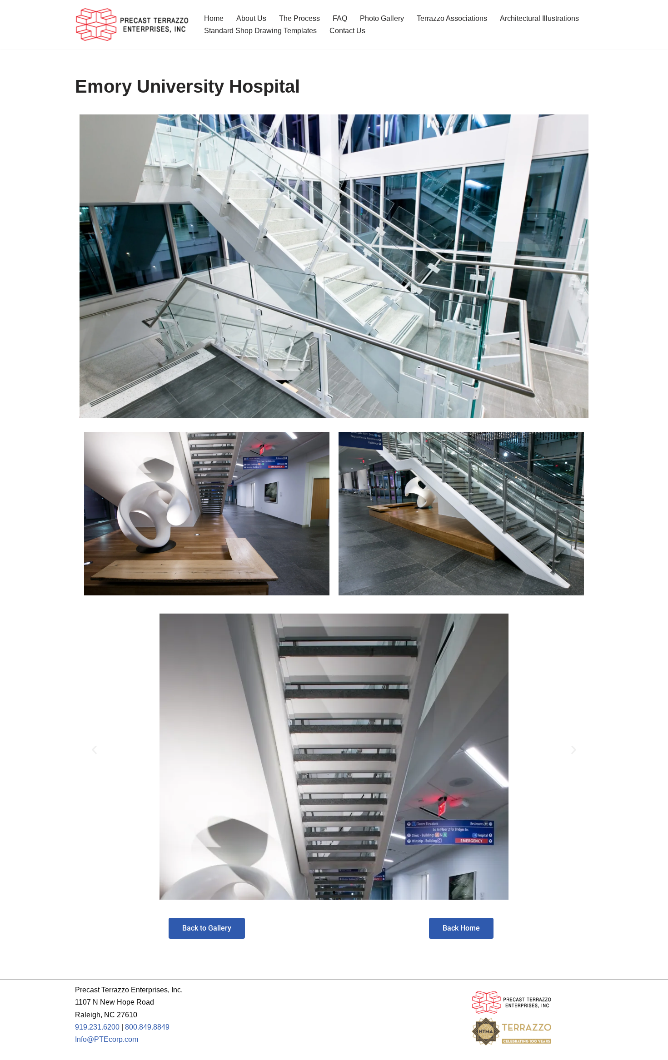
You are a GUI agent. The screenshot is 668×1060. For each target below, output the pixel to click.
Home (214, 18)
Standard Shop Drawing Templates (260, 31)
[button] (94, 750)
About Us (251, 18)
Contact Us (347, 31)
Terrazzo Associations (452, 18)
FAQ (340, 18)
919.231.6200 (97, 1027)
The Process (299, 18)
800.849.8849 (147, 1027)
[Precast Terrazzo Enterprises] (132, 24)
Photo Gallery (382, 18)
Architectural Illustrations (539, 18)
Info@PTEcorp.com (106, 1039)
